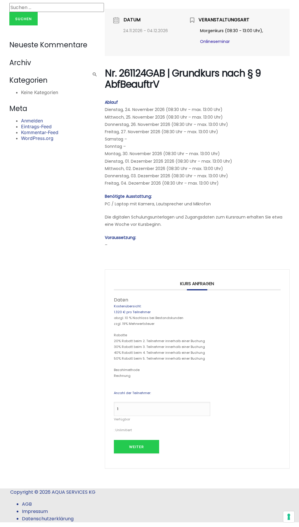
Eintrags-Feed (36, 126)
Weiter (136, 447)
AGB (27, 504)
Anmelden (32, 121)
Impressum (35, 511)
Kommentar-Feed (39, 132)
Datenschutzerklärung (48, 518)
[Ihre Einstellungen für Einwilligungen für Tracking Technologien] (288, 516)
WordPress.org (37, 138)
